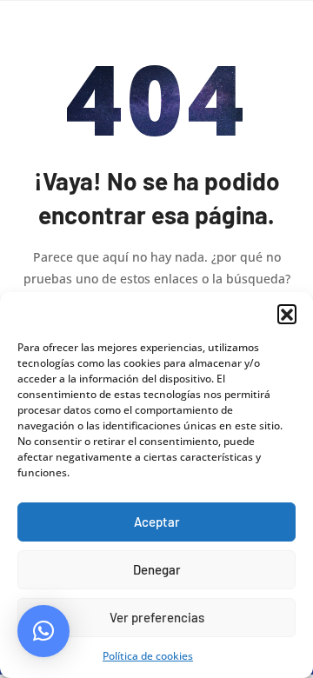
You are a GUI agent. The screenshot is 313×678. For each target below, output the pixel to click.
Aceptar (157, 521)
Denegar (157, 569)
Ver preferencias (157, 617)
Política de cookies (148, 655)
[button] (287, 313)
